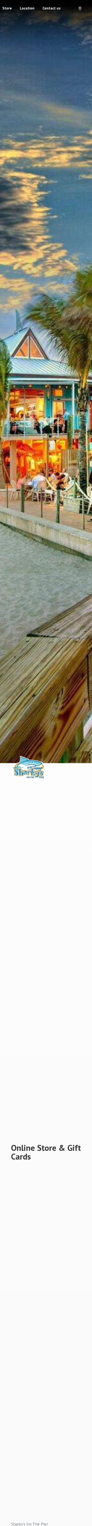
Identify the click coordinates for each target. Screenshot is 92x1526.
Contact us (51, 8)
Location (27, 8)
